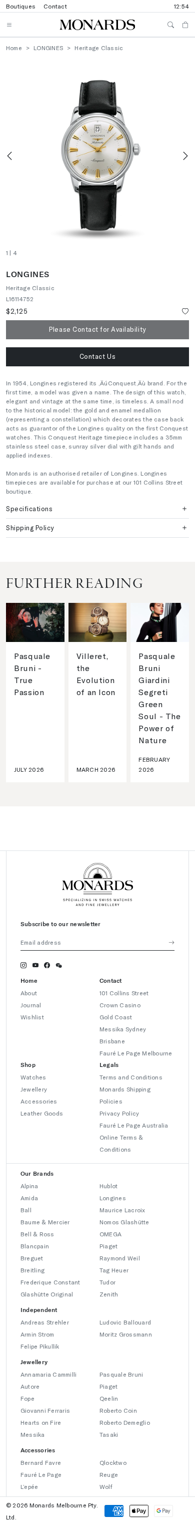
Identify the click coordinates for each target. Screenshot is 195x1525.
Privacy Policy (119, 1113)
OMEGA (111, 1233)
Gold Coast (116, 1016)
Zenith (109, 1293)
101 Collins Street (124, 992)
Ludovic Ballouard (125, 1322)
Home (14, 47)
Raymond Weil (120, 1257)
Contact (55, 6)
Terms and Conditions (131, 1076)
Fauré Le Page (41, 1474)
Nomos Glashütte (125, 1221)
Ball (26, 1209)
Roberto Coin (118, 1410)
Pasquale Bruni (121, 1374)
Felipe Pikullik (40, 1346)
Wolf (106, 1486)
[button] (97, 356)
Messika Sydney (123, 1028)
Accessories (39, 1101)
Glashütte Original (46, 1293)
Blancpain (34, 1245)
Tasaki (109, 1434)
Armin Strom (37, 1334)
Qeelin (109, 1398)
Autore (30, 1386)
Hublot (109, 1185)
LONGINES (48, 47)
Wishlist (32, 1016)
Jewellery (33, 1089)
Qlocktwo (113, 1462)
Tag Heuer (114, 1269)
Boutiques (21, 6)
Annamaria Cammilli (48, 1374)
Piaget (109, 1245)
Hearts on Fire (40, 1422)
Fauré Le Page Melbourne (136, 1052)
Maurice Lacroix (123, 1209)
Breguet (32, 1257)
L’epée (29, 1486)
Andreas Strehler (44, 1322)
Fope (27, 1398)
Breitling (32, 1269)
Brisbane (112, 1040)
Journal (31, 1004)
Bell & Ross (37, 1233)
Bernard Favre (40, 1462)
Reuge (109, 1474)
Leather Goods (41, 1113)
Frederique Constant (50, 1281)
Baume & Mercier (45, 1221)
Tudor (108, 1281)
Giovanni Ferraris (45, 1410)
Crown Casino (120, 1004)
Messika (32, 1434)
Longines (113, 1197)
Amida (29, 1197)
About (28, 992)
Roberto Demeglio (125, 1422)
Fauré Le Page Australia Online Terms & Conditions (134, 1137)
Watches (33, 1076)
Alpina (29, 1185)
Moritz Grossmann (126, 1334)
